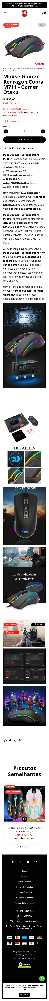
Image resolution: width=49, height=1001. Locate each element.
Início (5, 69)
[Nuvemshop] (24, 955)
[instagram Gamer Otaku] (13, 862)
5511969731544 (27, 911)
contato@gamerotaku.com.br (26, 921)
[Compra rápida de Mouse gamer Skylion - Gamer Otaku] (24, 819)
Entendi (24, 995)
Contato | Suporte (24, 892)
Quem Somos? (24, 882)
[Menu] (5, 13)
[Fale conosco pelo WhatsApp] (42, 978)
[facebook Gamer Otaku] (20, 862)
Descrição (9, 148)
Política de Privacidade (24, 903)
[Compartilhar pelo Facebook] (10, 740)
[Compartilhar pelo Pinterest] (19, 740)
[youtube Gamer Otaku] (28, 862)
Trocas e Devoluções (24, 887)
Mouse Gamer (15, 69)
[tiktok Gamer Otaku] (35, 862)
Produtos (24, 876)
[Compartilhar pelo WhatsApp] (5, 740)
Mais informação (25, 148)
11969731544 (26, 916)
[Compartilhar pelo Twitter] (15, 740)
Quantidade (7, 126)
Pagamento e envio (24, 898)
